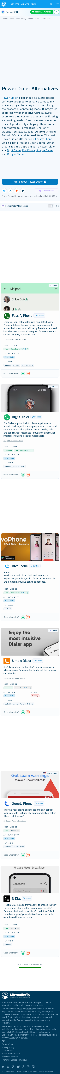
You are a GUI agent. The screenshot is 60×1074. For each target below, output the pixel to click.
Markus (29, 1008)
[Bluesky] (18, 1066)
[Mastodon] (13, 1066)
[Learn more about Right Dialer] (6, 417)
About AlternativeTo (11, 1053)
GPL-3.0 (24, 349)
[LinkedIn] (33, 1066)
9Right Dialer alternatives (13, 441)
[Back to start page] (4, 4)
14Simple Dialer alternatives (14, 678)
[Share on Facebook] (4, 190)
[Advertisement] (30, 51)
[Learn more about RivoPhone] (6, 566)
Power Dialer (10, 97)
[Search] (51, 4)
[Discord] (3, 1066)
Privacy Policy (8, 1047)
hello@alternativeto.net (12, 1029)
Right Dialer (14, 150)
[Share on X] (10, 190)
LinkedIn (5, 1034)
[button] (39, 315)
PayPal (24, 1037)
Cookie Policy (8, 1050)
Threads (34, 1032)
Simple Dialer (44, 150)
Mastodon (16, 1032)
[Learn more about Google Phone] (6, 803)
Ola (20, 1008)
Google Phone (15, 154)
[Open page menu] (57, 4)
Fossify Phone (43, 139)
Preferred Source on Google (14, 1059)
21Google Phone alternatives (14, 821)
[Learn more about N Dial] (6, 898)
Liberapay (13, 1037)
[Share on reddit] (16, 190)
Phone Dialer (9, 357)
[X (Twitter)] (8, 1066)
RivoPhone (28, 150)
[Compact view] (52, 206)
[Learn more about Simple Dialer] (6, 661)
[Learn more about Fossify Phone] (6, 316)
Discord (33, 1029)
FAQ (3, 1041)
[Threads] (23, 1066)
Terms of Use (7, 1044)
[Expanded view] (49, 206)
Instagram (43, 1032)
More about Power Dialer (28, 181)
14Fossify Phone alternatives (14, 339)
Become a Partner (10, 1056)
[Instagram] (28, 1066)
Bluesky (25, 1032)
